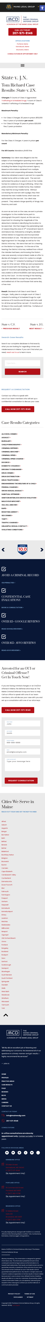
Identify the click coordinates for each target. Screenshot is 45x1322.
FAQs (4, 1088)
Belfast (4, 841)
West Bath (5, 991)
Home (4, 1074)
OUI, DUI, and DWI (9, 505)
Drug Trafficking (10, 480)
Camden (5, 868)
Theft (4, 519)
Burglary (6, 441)
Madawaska (6, 925)
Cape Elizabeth (7, 871)
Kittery (4, 915)
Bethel (4, 848)
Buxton (4, 865)
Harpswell (5, 905)
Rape (4, 508)
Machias (5, 921)
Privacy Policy (14, 1294)
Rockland (5, 951)
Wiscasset (5, 1001)
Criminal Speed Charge (12, 459)
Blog (4, 1095)
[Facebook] (7, 1153)
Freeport (5, 898)
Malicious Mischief (11, 501)
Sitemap (30, 1297)
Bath (3, 838)
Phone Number (10, 740)
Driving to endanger (11, 469)
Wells (3, 988)
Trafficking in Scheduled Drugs (14, 100)
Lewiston (5, 918)
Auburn (4, 825)
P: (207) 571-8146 (13, 1170)
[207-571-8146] (3, 1121)
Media (4, 1099)
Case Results (7, 1084)
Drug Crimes (8, 473)
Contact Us (7, 1106)
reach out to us (12, 352)
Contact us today (26, 1136)
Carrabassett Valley (9, 875)
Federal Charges (10, 487)
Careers (5, 1102)
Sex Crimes (7, 515)
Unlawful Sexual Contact (14, 526)
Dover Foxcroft (7, 885)
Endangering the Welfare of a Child (19, 483)
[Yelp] (26, 1153)
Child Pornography (11, 444)
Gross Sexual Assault (12, 490)
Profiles (5, 1077)
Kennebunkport (7, 911)
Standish (5, 985)
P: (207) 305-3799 (13, 1220)
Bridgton (5, 858)
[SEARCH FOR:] (22, 363)
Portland (5, 945)
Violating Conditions (12, 529)
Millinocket (5, 928)
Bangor (4, 831)
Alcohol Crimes (9, 434)
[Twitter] (13, 1153)
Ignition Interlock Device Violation (19, 498)
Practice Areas (8, 1081)
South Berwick (7, 975)
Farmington (6, 895)
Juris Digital (16, 1305)
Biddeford (5, 851)
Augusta (5, 828)
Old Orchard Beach (9, 938)
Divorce (5, 462)
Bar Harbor (5, 835)
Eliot (3, 888)
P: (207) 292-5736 (13, 1193)
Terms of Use (29, 1294)
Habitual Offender (10, 494)
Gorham (5, 901)
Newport (5, 931)
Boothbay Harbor (8, 855)
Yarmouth (5, 1005)
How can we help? (11, 759)
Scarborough (6, 965)
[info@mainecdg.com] (3, 1115)
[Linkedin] (19, 1153)
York (3, 1008)
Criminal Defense (10, 448)
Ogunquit (5, 935)
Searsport (5, 968)
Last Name (9, 731)
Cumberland (6, 878)
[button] (3, 549)
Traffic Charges (10, 522)
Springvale (5, 981)
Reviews (5, 1092)
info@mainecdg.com (15, 1115)
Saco (3, 958)
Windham (5, 998)
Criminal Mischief (10, 452)
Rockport (5, 955)
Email (8, 750)
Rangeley (5, 948)
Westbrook (5, 995)
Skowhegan (6, 971)
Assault (5, 437)
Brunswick (5, 861)
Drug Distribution (10, 476)
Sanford (4, 961)
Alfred (4, 821)
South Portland (7, 978)
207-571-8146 (12, 1121)
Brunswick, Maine (22, 50)
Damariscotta (7, 881)
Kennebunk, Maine (22, 47)
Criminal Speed (9, 455)
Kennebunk (6, 908)
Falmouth (5, 891)
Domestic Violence (11, 466)
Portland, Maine (22, 44)
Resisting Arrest (10, 512)
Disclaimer (18, 1297)
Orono (4, 941)
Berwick (4, 845)
